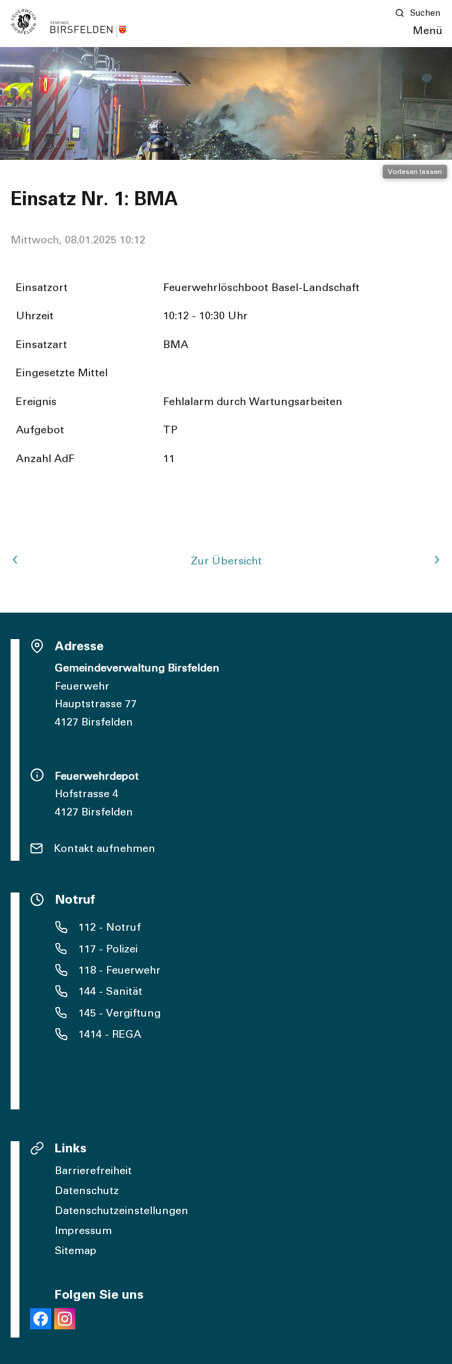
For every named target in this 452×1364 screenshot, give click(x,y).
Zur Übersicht (226, 561)
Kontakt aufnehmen (104, 849)
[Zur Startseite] (69, 23)
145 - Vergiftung (119, 1013)
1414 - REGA (109, 1034)
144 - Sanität (110, 992)
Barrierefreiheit (93, 1171)
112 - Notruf (109, 927)
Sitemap (76, 1251)
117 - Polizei (108, 949)
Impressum (83, 1231)
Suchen (425, 13)
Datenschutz (87, 1191)
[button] (428, 31)
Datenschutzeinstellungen (121, 1211)
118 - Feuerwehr (119, 970)
